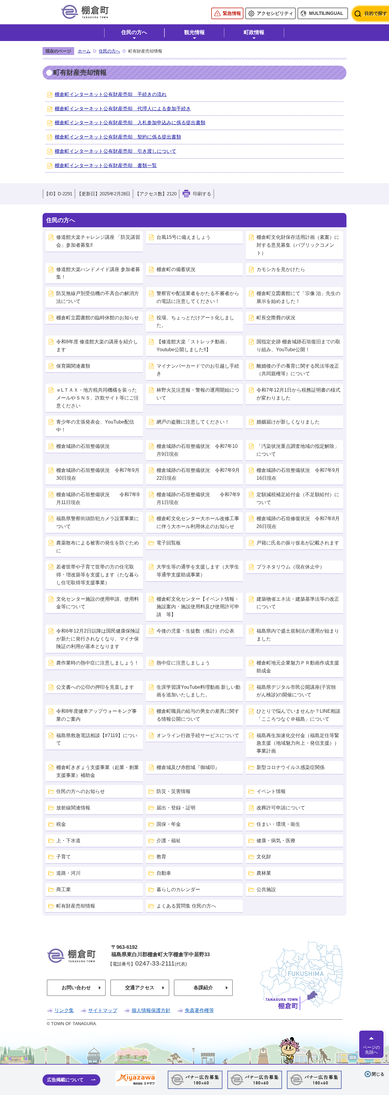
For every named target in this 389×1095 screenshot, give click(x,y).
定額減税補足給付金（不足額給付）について (297, 498)
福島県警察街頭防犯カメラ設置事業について (97, 522)
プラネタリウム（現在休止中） (290, 566)
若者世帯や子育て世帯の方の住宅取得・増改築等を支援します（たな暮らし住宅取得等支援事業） (97, 574)
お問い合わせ (76, 987)
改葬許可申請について (280, 807)
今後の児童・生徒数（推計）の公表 (195, 630)
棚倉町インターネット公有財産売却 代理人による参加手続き (123, 108)
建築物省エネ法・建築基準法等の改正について (297, 602)
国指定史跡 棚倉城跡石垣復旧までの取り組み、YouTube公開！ (298, 345)
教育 (161, 856)
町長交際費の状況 (275, 317)
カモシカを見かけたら (280, 269)
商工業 (63, 889)
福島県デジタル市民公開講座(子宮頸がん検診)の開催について (296, 691)
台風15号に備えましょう (184, 237)
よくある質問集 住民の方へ (186, 905)
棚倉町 (71, 964)
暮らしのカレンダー (178, 889)
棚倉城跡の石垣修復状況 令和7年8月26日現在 (298, 522)
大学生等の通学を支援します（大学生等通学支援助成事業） (198, 570)
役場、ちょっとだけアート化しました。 (195, 321)
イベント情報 (271, 791)
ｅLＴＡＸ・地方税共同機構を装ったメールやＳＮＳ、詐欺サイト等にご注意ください (97, 397)
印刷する (202, 193)
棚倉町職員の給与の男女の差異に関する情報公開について (198, 715)
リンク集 (64, 1010)
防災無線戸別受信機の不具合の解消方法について (97, 297)
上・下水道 (68, 840)
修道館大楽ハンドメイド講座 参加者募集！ (98, 273)
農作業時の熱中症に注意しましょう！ (97, 662)
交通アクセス (139, 987)
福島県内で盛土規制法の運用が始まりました (297, 634)
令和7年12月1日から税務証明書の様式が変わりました (298, 393)
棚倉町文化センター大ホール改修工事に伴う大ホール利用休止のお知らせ (198, 522)
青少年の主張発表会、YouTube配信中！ (95, 425)
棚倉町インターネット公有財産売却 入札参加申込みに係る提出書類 (130, 122)
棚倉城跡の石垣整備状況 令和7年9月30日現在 (97, 474)
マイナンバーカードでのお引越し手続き (198, 369)
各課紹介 (203, 987)
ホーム (84, 51)
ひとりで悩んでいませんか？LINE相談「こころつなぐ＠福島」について (298, 715)
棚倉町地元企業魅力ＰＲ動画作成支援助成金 (297, 666)
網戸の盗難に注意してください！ (193, 421)
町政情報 (254, 32)
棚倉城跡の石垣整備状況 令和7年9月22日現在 (198, 474)
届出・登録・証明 (176, 807)
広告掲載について (65, 1079)
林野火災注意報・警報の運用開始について (198, 393)
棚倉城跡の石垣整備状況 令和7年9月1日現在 (198, 498)
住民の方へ (134, 32)
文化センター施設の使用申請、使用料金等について (97, 602)
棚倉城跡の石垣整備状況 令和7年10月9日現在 (197, 450)
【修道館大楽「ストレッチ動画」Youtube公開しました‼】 (193, 345)
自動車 (164, 873)
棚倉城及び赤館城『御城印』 (188, 767)
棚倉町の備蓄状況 (176, 269)
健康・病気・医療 (275, 840)
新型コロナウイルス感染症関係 (290, 767)
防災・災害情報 (174, 791)
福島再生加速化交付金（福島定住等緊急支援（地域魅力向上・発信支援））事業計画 (297, 743)
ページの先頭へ (371, 1049)
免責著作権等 (199, 1010)
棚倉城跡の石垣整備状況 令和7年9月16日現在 (298, 474)
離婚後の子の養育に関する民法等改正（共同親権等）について (297, 369)
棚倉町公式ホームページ (85, 12)
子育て (63, 856)
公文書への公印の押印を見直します (95, 687)
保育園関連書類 (73, 366)
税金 (61, 824)
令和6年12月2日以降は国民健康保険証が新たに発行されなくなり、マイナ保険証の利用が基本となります (98, 638)
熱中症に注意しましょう (183, 662)
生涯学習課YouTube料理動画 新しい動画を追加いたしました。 (198, 691)
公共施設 (266, 889)
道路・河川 (68, 873)
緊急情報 (232, 13)
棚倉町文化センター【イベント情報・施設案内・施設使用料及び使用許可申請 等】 (198, 606)
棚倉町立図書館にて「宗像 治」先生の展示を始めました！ (298, 297)
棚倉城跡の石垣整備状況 (83, 446)
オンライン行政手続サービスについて (198, 735)
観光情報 (194, 32)
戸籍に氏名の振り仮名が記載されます (297, 542)
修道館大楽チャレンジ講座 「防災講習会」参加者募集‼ (98, 241)
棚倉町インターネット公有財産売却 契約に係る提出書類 (118, 136)
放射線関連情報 (73, 807)
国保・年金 (169, 824)
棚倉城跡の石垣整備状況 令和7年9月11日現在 (97, 498)
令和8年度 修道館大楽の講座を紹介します (97, 345)
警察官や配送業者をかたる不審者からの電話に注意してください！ (198, 297)
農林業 (263, 873)
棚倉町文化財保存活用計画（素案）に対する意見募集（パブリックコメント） (297, 245)
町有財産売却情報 (75, 905)
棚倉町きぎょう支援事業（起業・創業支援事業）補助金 (97, 771)
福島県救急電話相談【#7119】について (96, 739)
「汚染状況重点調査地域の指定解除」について (297, 450)
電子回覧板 (169, 542)
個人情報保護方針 (151, 1010)
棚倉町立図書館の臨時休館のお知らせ (97, 317)
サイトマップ (102, 1010)
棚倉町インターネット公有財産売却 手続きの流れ (111, 94)
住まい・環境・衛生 (278, 824)
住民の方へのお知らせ (80, 791)
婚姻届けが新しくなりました (288, 421)
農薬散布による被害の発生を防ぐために (97, 546)
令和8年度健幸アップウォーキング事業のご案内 (96, 715)
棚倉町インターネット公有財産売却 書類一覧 (106, 165)
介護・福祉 (169, 840)
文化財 (263, 856)
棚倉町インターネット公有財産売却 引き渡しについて (115, 151)
